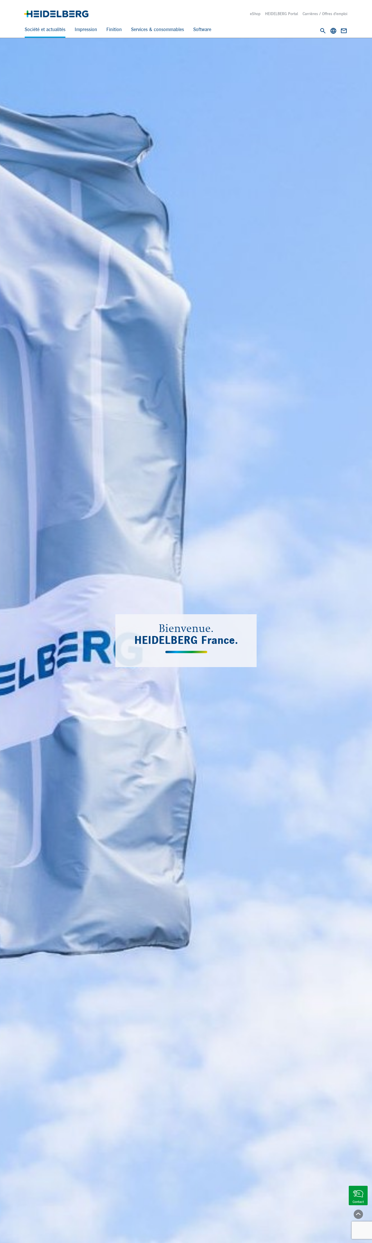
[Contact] (343, 30)
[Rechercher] (322, 30)
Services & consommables (157, 29)
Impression (86, 29)
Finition (114, 29)
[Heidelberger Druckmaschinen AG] (56, 13)
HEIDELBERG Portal (281, 14)
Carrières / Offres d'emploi (325, 14)
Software (202, 29)
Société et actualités (45, 29)
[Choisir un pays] (333, 30)
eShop (255, 14)
